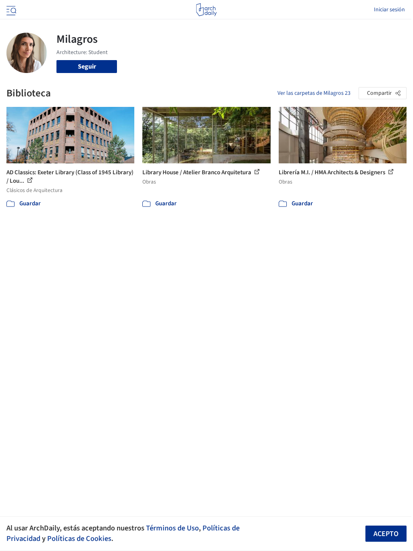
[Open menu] (10, 9)
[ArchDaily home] (206, 9)
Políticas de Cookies (79, 538)
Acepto (385, 534)
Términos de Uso (172, 528)
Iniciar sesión (389, 10)
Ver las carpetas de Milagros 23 (313, 93)
